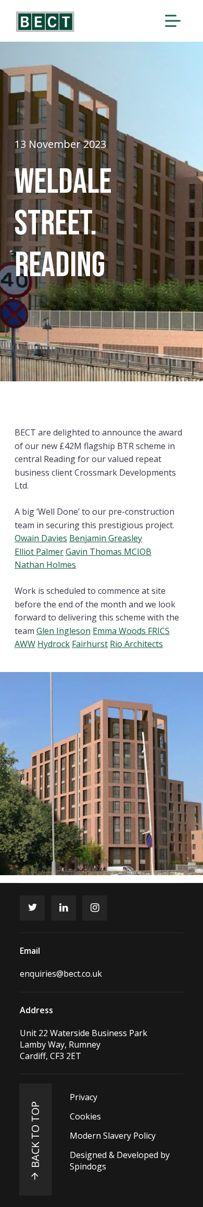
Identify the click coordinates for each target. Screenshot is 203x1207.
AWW (25, 644)
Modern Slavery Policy (113, 1135)
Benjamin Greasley (105, 538)
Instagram (94, 907)
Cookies (85, 1116)
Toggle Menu (172, 20)
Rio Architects (136, 644)
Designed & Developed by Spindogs (120, 1160)
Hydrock (53, 644)
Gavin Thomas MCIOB (108, 551)
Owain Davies (41, 538)
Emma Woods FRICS (131, 631)
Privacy (83, 1097)
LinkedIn (63, 907)
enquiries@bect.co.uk (61, 973)
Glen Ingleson (63, 631)
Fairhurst (90, 644)
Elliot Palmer (39, 551)
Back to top (35, 1134)
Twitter (32, 907)
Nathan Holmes (45, 564)
